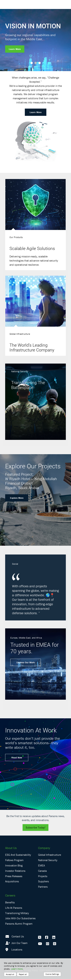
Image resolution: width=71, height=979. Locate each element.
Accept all (10, 974)
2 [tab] (35, 63)
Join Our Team (19, 943)
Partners (43, 886)
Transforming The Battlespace (28, 385)
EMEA (41, 865)
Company (44, 848)
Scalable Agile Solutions (32, 248)
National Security (47, 860)
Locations (16, 949)
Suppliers (43, 881)
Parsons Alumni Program (18, 923)
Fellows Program (14, 860)
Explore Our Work (26, 662)
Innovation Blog (14, 865)
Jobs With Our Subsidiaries (20, 918)
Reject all (23, 974)
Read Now (16, 757)
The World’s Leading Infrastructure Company (31, 347)
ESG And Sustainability (18, 854)
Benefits (10, 902)
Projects (42, 876)
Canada (42, 870)
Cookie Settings (52, 974)
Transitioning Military (17, 913)
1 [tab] (32, 63)
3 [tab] (39, 63)
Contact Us (18, 936)
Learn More (15, 49)
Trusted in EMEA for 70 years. (34, 648)
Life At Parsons (13, 907)
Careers (10, 895)
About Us (11, 848)
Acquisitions (12, 881)
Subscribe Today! (35, 827)
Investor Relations (15, 870)
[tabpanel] (35, 40)
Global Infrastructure (49, 854)
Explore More (16, 497)
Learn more (17, 968)
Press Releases (13, 876)
